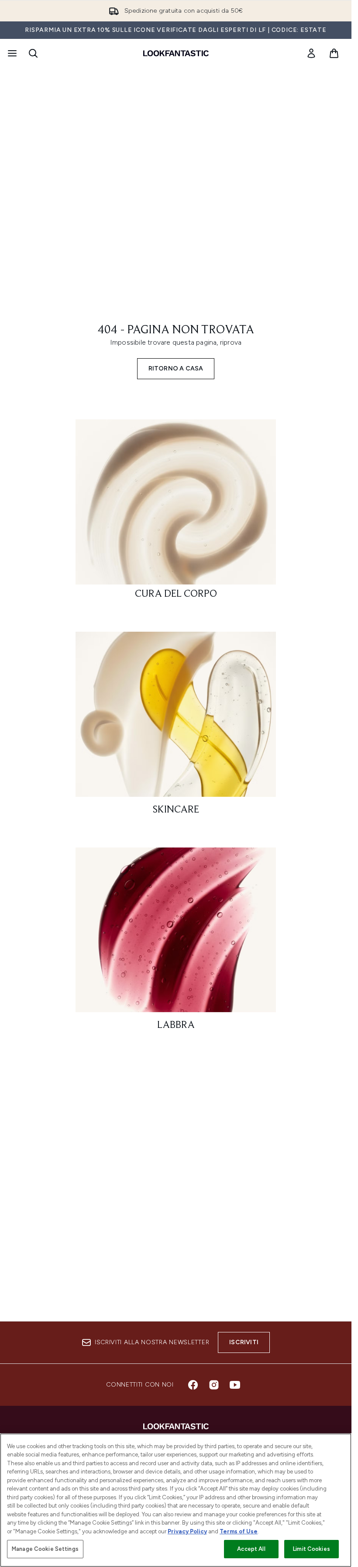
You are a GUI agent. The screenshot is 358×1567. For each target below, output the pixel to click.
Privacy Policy (187, 1531)
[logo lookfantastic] (176, 53)
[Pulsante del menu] (11, 53)
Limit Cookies (311, 1549)
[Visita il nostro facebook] (192, 1384)
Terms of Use (239, 1531)
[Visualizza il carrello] (334, 53)
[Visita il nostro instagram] (213, 1384)
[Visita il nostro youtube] (234, 1384)
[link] (311, 53)
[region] (175, 1500)
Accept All (251, 1549)
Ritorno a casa (175, 368)
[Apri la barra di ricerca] (33, 53)
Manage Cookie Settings (45, 1549)
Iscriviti (243, 1342)
